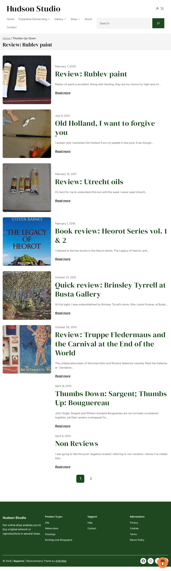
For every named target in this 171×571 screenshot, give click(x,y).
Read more (62, 93)
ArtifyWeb (60, 560)
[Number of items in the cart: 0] (162, 8)
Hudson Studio (33, 8)
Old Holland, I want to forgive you (105, 128)
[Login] (157, 8)
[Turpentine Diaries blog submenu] (49, 19)
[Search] (158, 23)
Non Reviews (76, 443)
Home (6, 38)
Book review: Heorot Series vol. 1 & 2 (111, 235)
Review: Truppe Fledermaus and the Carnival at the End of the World (110, 343)
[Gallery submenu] (65, 19)
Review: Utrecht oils (89, 181)
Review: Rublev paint (91, 73)
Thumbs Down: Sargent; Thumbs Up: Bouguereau (111, 398)
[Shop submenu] (79, 19)
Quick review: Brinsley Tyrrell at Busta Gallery (110, 289)
